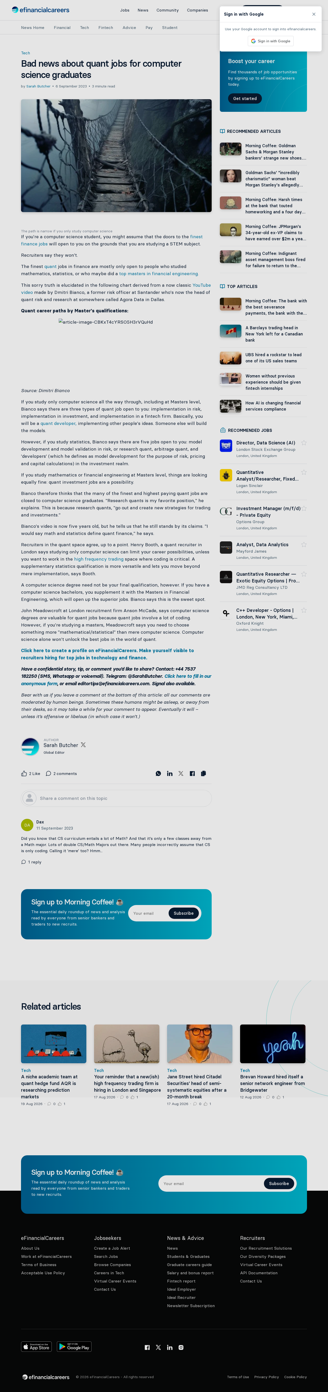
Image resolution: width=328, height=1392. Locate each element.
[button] (164, 696)
